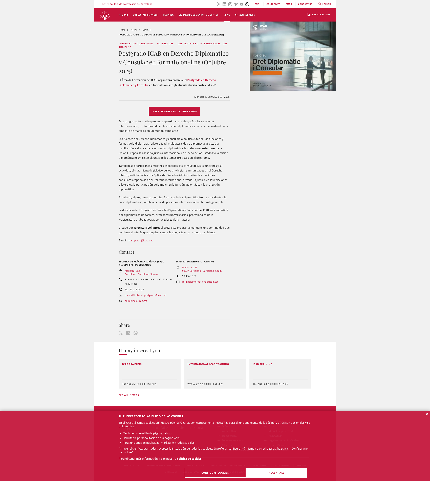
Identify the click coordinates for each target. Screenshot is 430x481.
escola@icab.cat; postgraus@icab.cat (145, 295)
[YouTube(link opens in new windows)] (241, 4)
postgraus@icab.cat (140, 240)
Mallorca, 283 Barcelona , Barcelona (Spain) (141, 272)
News (227, 14)
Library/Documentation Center (199, 14)
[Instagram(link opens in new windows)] (230, 4)
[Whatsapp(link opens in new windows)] (247, 4)
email (289, 4)
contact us (305, 4)
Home (122, 29)
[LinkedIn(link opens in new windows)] (224, 4)
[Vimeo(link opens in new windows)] (236, 4)
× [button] (427, 414)
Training (168, 14)
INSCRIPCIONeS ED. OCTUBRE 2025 (174, 111)
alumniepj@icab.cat (136, 300)
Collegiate (273, 4)
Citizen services (245, 14)
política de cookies (189, 458)
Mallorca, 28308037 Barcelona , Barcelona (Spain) (202, 269)
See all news (128, 395)
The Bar (123, 14)
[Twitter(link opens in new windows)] (219, 4)
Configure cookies (215, 472)
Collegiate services (145, 14)
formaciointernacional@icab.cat (200, 281)
